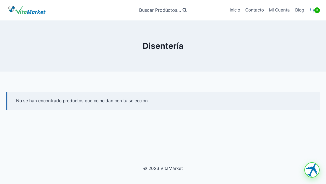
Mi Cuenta (279, 10)
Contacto (254, 10)
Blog (299, 10)
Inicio (235, 10)
